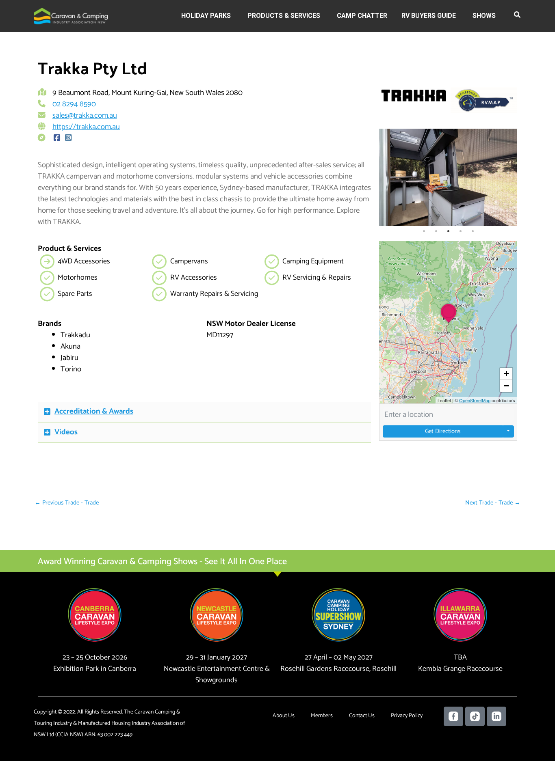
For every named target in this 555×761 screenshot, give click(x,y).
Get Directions (442, 431)
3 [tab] (448, 231)
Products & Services (283, 15)
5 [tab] (472, 231)
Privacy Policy (407, 715)
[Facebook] (57, 138)
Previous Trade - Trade (67, 503)
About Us (284, 715)
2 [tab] (436, 231)
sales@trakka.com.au (84, 115)
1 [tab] (424, 231)
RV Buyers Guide (428, 15)
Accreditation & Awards (93, 411)
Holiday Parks (206, 15)
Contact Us (362, 715)
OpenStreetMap (474, 400)
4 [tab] (460, 231)
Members (322, 715)
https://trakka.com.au (86, 127)
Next (509, 177)
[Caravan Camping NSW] (71, 15)
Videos (66, 432)
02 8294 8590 (74, 104)
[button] (517, 16)
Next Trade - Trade (492, 503)
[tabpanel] (448, 177)
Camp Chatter (362, 15)
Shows (484, 15)
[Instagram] (68, 138)
